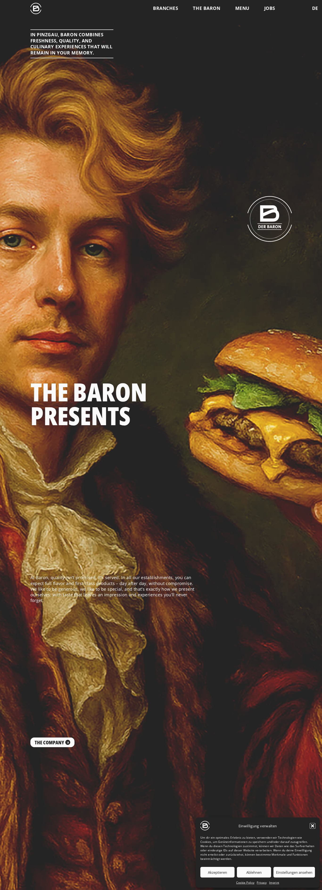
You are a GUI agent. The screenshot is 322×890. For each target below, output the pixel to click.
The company (49, 742)
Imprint (274, 883)
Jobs (269, 8)
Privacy (262, 883)
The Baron (206, 8)
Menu (242, 8)
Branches (165, 8)
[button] (312, 826)
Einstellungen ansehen (294, 872)
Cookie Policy (245, 883)
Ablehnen (254, 872)
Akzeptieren (217, 872)
